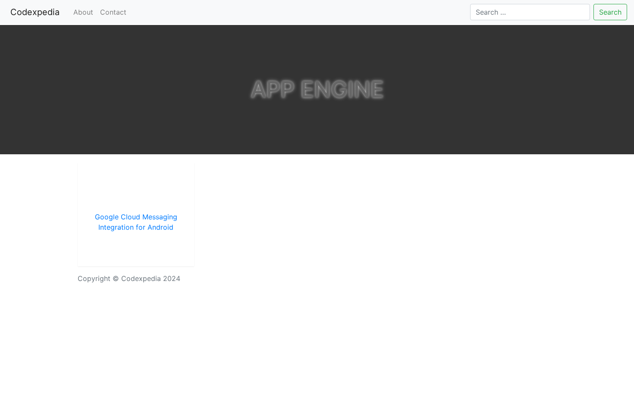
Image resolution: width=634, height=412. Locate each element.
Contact (113, 12)
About (83, 12)
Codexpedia (36, 12)
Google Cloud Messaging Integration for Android (136, 221)
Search (610, 12)
